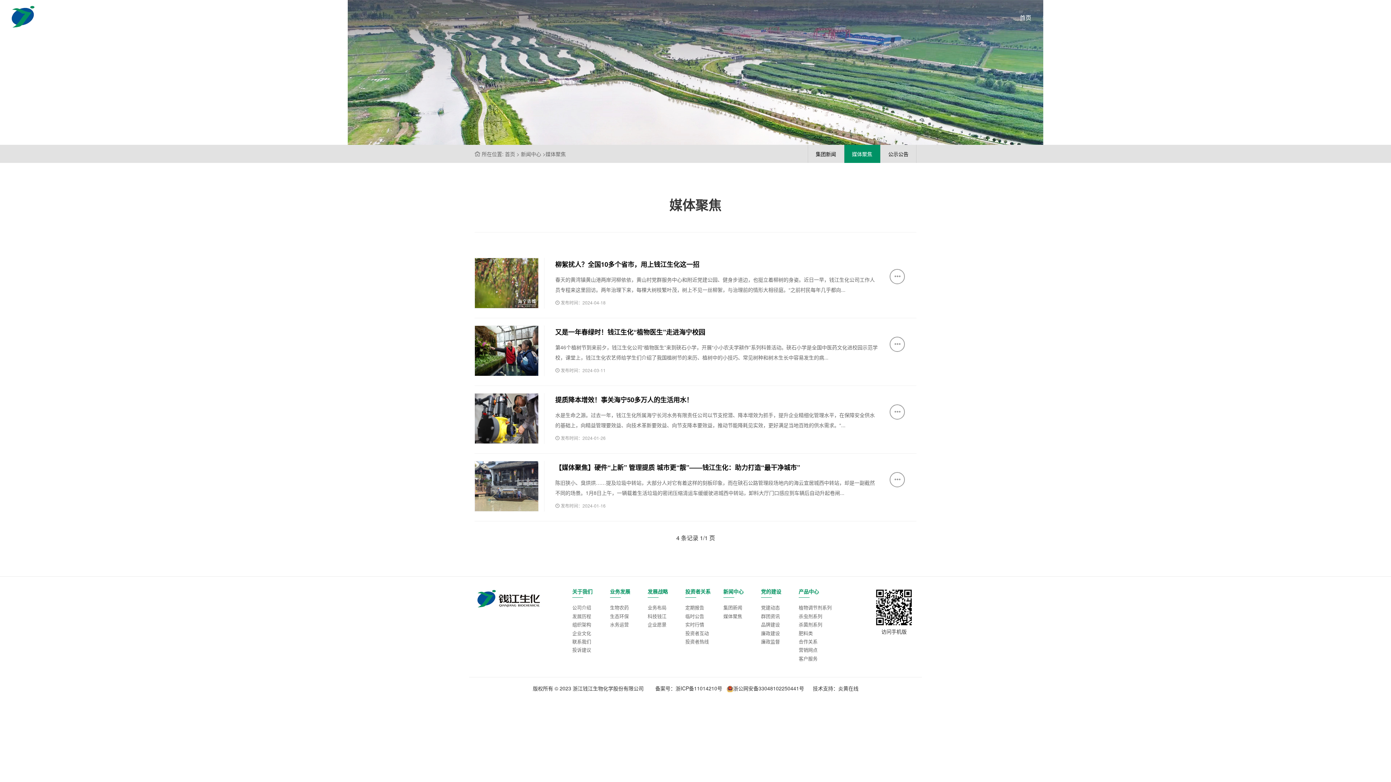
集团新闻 (732, 607)
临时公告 (694, 616)
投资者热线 (697, 641)
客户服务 (808, 658)
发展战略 (1121, 17)
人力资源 (1297, 17)
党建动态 (770, 607)
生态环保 (619, 616)
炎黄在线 (848, 688)
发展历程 (581, 616)
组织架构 (581, 624)
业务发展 (1087, 17)
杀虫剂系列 (810, 616)
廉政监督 (770, 641)
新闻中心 (1195, 17)
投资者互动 (697, 633)
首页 (1025, 17)
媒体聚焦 (732, 616)
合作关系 (808, 641)
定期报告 (694, 607)
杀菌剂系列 (810, 624)
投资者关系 (1158, 17)
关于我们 (1053, 17)
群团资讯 (770, 616)
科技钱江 (657, 616)
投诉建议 (581, 649)
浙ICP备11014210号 (699, 688)
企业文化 (581, 633)
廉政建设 (770, 633)
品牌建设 (770, 624)
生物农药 (619, 607)
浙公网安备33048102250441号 (768, 688)
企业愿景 (657, 624)
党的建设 (1229, 17)
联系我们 (581, 641)
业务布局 (657, 607)
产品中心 (1263, 17)
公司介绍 (581, 607)
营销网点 (808, 649)
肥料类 (806, 633)
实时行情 (694, 624)
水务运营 (619, 624)
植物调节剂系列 (815, 607)
